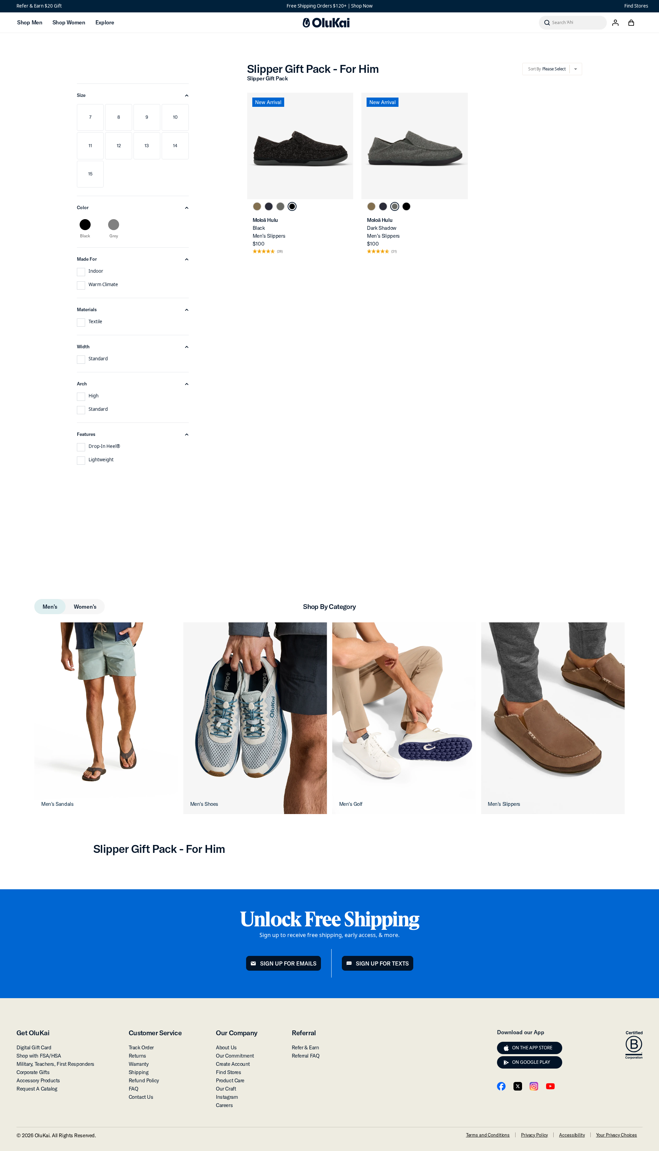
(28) (280, 251)
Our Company (236, 1032)
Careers (224, 1105)
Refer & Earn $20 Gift (39, 6)
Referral (304, 1032)
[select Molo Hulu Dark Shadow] (280, 206)
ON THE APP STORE (532, 1048)
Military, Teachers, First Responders (55, 1064)
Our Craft (226, 1088)
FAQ (133, 1088)
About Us (226, 1047)
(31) (394, 251)
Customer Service (155, 1032)
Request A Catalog (36, 1088)
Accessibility (572, 1135)
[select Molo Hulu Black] (292, 206)
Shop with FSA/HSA (38, 1055)
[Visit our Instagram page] (534, 1086)
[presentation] (506, 1048)
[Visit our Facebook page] (501, 1086)
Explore (104, 22)
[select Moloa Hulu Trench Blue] (268, 206)
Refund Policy (144, 1080)
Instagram (227, 1097)
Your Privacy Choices (616, 1135)
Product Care (230, 1080)
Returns (137, 1055)
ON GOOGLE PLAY (531, 1062)
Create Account (233, 1064)
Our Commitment (235, 1055)
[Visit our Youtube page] (550, 1086)
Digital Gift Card (33, 1047)
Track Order (141, 1047)
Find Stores (636, 6)
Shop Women (69, 22)
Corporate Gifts (32, 1072)
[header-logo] (326, 22)
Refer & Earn (305, 1047)
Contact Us (141, 1097)
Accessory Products (38, 1080)
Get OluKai (32, 1032)
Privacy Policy (534, 1135)
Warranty (138, 1064)
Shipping (138, 1072)
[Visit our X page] (517, 1086)
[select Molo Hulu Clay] (257, 206)
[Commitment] (634, 1045)
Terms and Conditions (488, 1135)
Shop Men (29, 22)
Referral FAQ (306, 1055)
